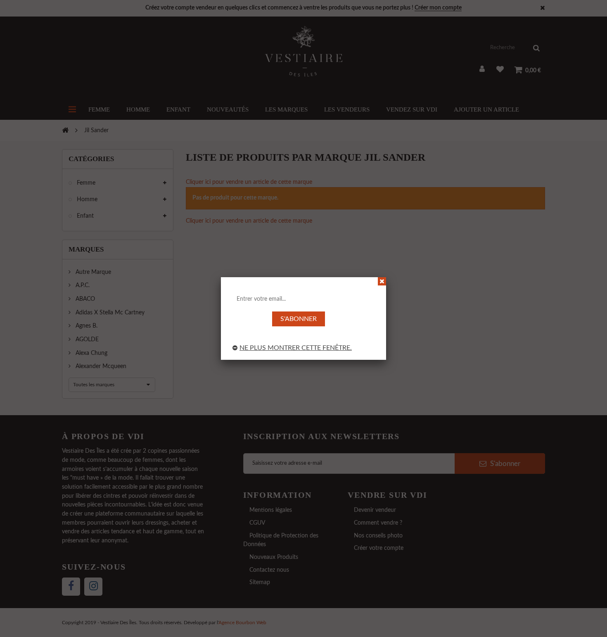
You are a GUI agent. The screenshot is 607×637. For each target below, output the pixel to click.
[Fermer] (382, 281)
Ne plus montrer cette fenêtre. (295, 348)
